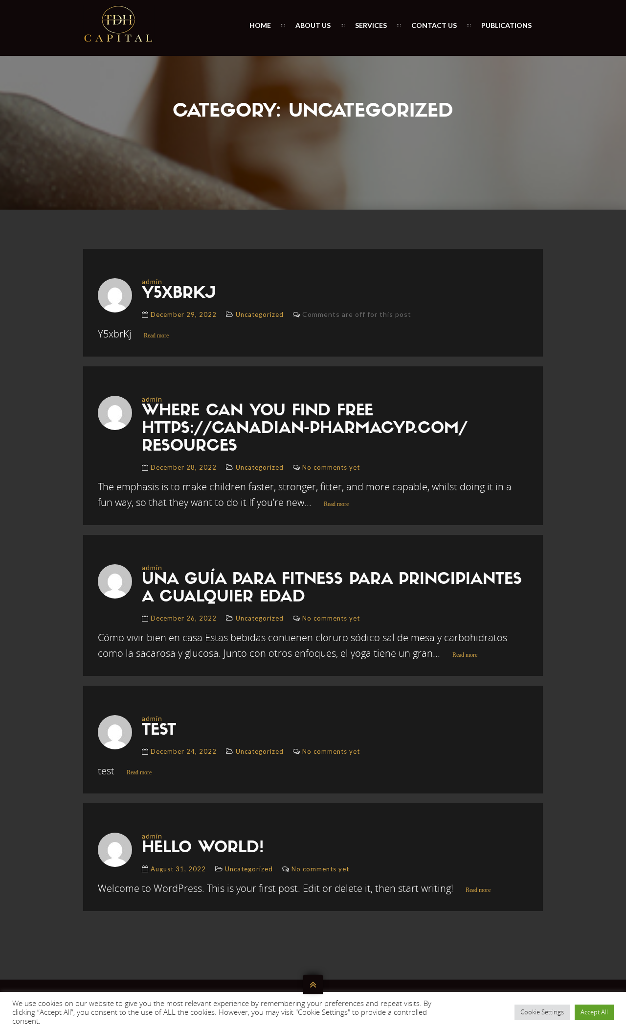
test (159, 731)
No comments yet (331, 467)
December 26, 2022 (184, 618)
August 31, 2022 (178, 869)
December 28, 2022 (184, 467)
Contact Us (434, 25)
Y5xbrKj (179, 294)
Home (260, 25)
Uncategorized (260, 314)
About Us (313, 25)
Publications (506, 25)
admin (152, 281)
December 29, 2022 (184, 314)
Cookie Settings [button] (542, 1012)
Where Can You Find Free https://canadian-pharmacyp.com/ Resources (305, 429)
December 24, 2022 (184, 751)
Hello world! (203, 848)
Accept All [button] (594, 1012)
